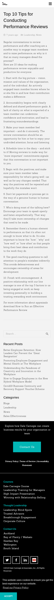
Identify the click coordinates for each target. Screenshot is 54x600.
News (39, 35)
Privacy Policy (11, 461)
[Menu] (50, 3)
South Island (11, 548)
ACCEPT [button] (8, 596)
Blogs (6, 403)
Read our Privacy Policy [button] (15, 587)
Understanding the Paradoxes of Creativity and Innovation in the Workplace (22, 371)
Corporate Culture (14, 521)
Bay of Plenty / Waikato (17, 537)
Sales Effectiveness (14, 416)
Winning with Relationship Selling (24, 497)
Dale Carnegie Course (16, 486)
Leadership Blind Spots (17, 509)
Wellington (10, 544)
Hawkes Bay (10, 540)
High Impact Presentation (19, 493)
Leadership (29, 35)
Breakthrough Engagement (19, 517)
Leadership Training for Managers (24, 489)
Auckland (9, 533)
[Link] (4, 3)
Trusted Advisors (13, 513)
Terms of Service (28, 461)
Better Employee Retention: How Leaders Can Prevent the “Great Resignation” (22, 353)
